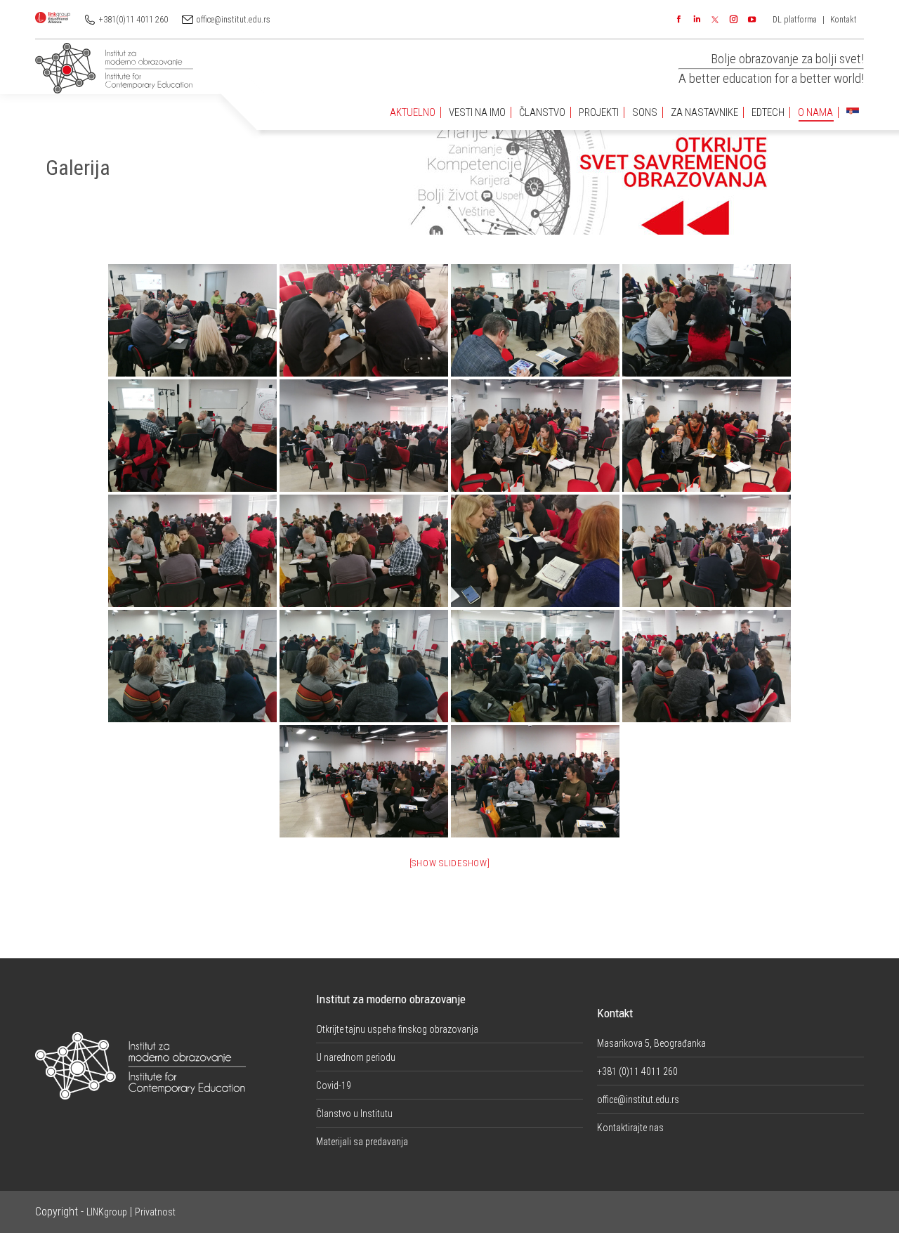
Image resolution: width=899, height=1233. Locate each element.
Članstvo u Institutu (354, 1113)
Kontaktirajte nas (630, 1127)
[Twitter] (715, 20)
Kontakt (843, 20)
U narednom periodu (355, 1057)
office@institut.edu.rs (233, 20)
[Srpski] (852, 112)
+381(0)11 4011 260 (133, 20)
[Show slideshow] (449, 863)
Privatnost (155, 1212)
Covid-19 (333, 1085)
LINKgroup (106, 1212)
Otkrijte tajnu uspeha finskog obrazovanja (397, 1029)
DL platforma (795, 20)
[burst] (706, 435)
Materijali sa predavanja (362, 1141)
